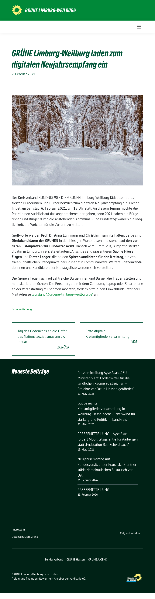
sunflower (41, 578)
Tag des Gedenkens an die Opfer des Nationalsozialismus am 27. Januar (43, 339)
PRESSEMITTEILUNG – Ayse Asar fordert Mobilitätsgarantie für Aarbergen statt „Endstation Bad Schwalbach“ (108, 439)
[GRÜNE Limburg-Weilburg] (17, 10)
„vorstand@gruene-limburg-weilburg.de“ (62, 294)
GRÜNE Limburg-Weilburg (50, 10)
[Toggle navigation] (138, 26)
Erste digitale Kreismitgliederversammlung (111, 336)
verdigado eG (77, 578)
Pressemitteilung (22, 309)
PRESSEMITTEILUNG (93, 489)
